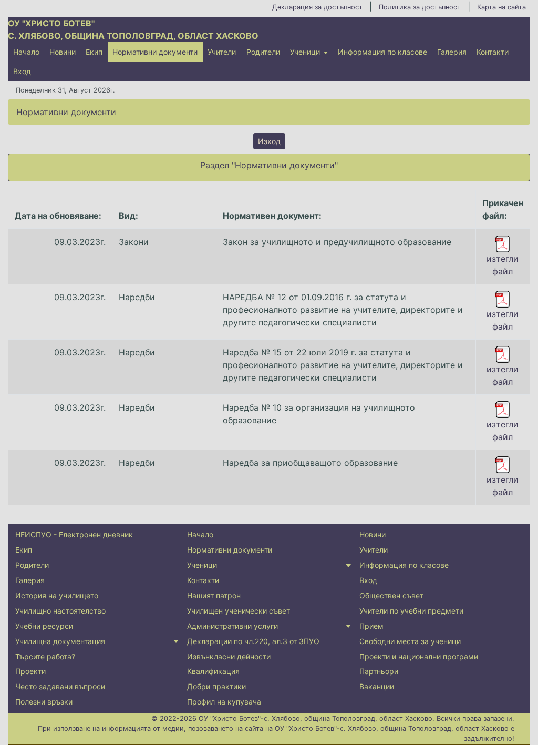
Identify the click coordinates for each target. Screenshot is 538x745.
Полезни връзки (44, 701)
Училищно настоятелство (60, 610)
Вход (22, 71)
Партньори (378, 671)
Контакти (493, 51)
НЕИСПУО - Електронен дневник (74, 534)
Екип (94, 51)
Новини (62, 51)
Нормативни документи (155, 51)
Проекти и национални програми (418, 656)
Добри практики (216, 686)
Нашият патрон (214, 595)
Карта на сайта (501, 7)
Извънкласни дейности (229, 656)
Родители (263, 51)
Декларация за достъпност (317, 7)
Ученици (305, 51)
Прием (371, 625)
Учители (222, 51)
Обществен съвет (391, 595)
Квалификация (213, 671)
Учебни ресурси (44, 625)
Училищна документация (60, 641)
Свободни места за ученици (410, 641)
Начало (26, 51)
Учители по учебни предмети (411, 610)
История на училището (56, 595)
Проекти (30, 671)
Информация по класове (382, 51)
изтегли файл (503, 265)
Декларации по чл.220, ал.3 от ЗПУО (253, 641)
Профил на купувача (224, 701)
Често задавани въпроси (60, 686)
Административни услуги (232, 625)
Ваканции (376, 686)
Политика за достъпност (420, 7)
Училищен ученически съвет (238, 610)
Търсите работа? (45, 656)
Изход (269, 141)
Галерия (452, 51)
